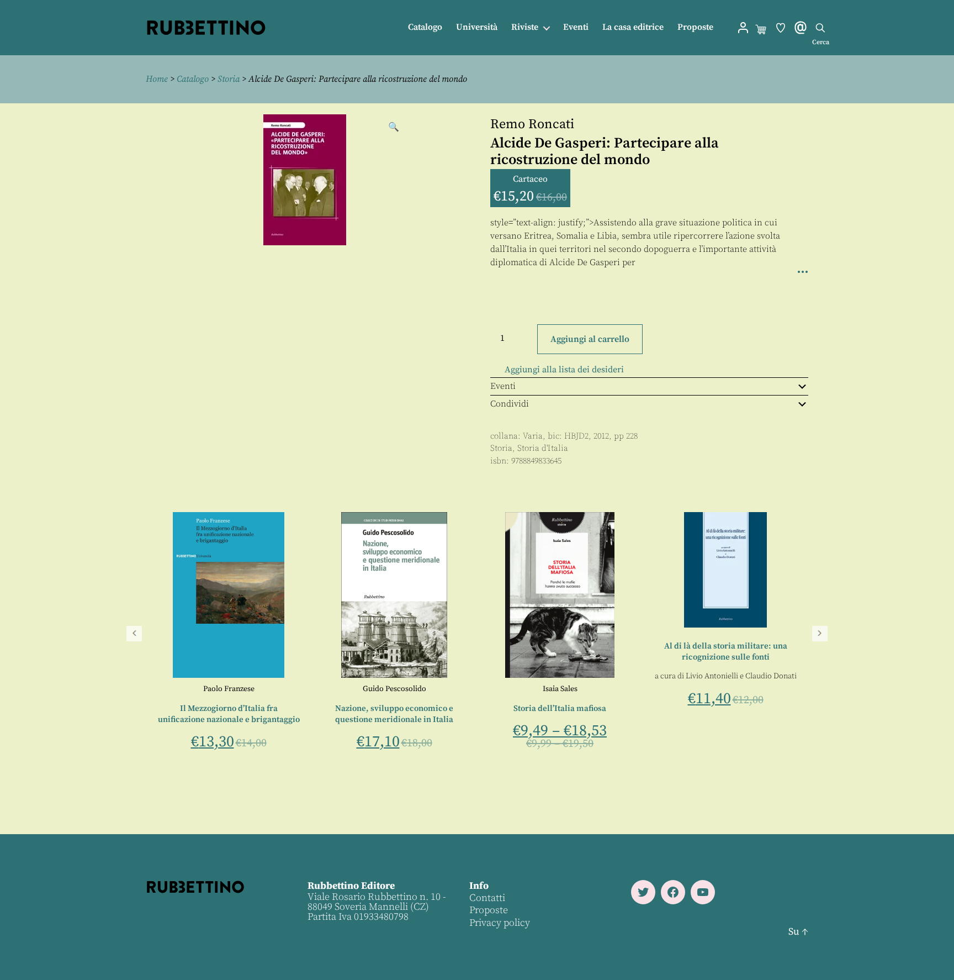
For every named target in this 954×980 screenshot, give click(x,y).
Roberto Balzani (192, 689)
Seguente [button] (820, 633)
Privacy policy (499, 922)
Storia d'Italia (542, 448)
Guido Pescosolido (724, 689)
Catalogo (425, 27)
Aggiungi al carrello (589, 339)
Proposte (695, 27)
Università (476, 27)
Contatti (487, 898)
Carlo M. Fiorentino (257, 689)
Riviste (524, 27)
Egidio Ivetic (394, 689)
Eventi (576, 27)
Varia (533, 436)
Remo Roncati (532, 124)
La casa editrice (633, 27)
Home (157, 79)
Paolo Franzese (559, 689)
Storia (229, 79)
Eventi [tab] (503, 386)
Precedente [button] (134, 633)
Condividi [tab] (509, 403)
